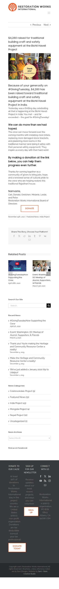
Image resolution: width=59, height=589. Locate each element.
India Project (45, 217)
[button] (10, 274)
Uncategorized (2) (18, 421)
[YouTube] (41, 481)
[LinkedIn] (49, 476)
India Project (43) (18, 403)
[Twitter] (45, 476)
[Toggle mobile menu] (49, 12)
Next (46, 24)
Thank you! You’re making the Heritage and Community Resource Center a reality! (29, 346)
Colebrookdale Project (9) (22, 391)
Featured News (33, 217)
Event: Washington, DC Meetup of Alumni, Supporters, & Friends (42, 278)
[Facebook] (41, 476)
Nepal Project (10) (18, 415)
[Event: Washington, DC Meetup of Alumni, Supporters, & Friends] (42, 261)
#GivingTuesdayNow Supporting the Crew (18, 277)
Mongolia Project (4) (20, 409)
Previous (37, 24)
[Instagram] (49, 481)
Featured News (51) (19, 397)
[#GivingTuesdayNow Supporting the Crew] (17, 261)
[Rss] (45, 481)
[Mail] (45, 485)
